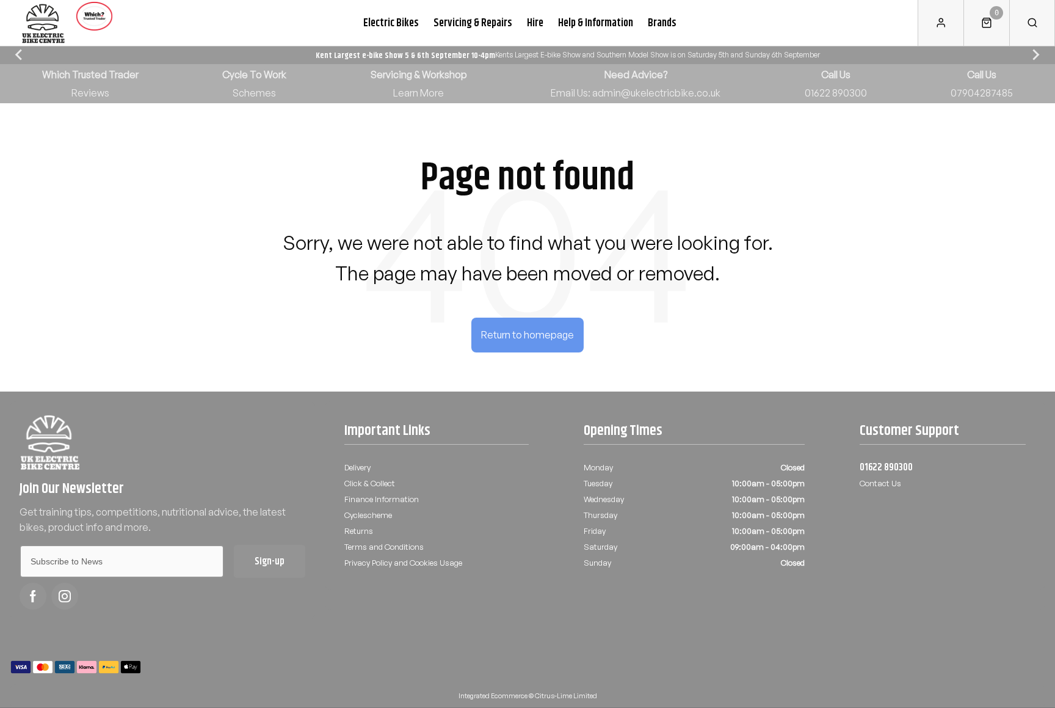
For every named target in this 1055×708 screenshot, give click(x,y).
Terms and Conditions (384, 547)
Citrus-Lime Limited (566, 696)
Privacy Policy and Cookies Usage (403, 562)
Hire (535, 22)
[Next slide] (1035, 55)
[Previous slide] (19, 55)
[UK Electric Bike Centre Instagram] (64, 596)
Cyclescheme (368, 515)
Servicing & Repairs (472, 22)
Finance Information (381, 499)
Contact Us (880, 483)
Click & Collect (369, 483)
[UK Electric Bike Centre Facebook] (33, 596)
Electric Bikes (391, 22)
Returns (358, 531)
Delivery (357, 467)
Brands (662, 22)
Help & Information (595, 22)
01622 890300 (886, 467)
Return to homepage (527, 335)
